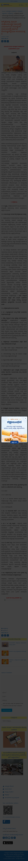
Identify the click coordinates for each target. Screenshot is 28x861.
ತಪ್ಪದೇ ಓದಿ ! (14, 442)
